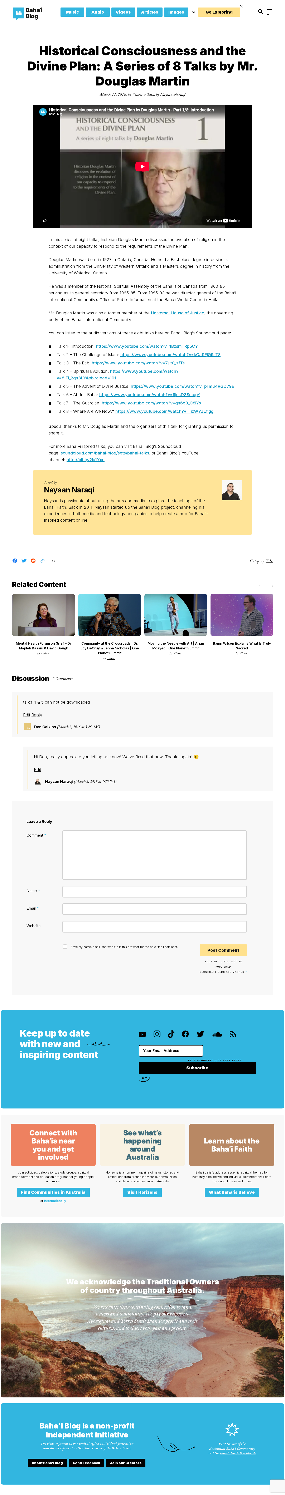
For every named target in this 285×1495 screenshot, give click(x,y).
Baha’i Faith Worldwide (238, 1453)
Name (33, 891)
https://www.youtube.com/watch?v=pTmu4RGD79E (182, 386)
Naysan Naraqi (172, 94)
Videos (123, 12)
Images (176, 12)
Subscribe (197, 1067)
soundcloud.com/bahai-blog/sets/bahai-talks (105, 453)
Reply (37, 714)
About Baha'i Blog (47, 1463)
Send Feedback (86, 1463)
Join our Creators (125, 1463)
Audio (97, 12)
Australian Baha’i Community (232, 1448)
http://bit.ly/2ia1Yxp (86, 459)
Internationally (55, 1201)
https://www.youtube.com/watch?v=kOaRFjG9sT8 (170, 354)
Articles (149, 12)
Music (72, 12)
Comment (36, 835)
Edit (26, 714)
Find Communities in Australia (53, 1192)
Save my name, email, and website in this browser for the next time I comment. (124, 947)
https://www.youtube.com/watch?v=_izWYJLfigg (164, 411)
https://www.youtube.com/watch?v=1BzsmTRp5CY (147, 346)
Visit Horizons (142, 1192)
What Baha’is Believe (232, 1192)
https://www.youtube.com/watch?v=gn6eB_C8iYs (151, 402)
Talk (150, 94)
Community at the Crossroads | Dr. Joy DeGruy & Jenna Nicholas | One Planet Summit (110, 648)
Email (32, 908)
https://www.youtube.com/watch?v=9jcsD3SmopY (149, 394)
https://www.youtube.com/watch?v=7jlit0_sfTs (138, 362)
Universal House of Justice (177, 312)
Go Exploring (219, 12)
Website (33, 926)
